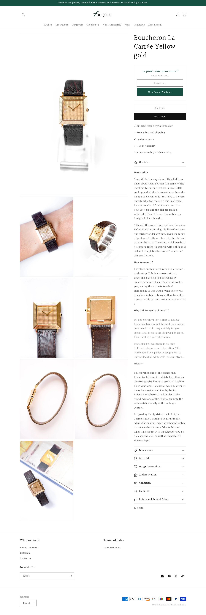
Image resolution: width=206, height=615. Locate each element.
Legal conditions (112, 547)
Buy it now (160, 116)
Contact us (25, 558)
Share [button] (140, 507)
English (26, 603)
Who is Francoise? (29, 547)
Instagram (25, 552)
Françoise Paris (164, 605)
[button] (23, 14)
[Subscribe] (71, 575)
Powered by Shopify (178, 605)
